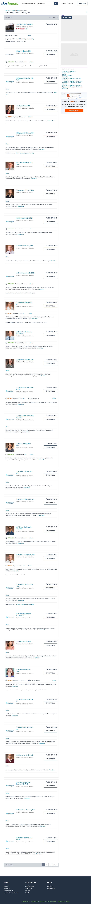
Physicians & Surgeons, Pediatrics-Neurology (72, 87)
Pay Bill (27, 892)
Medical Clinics (66, 72)
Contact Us (7, 888)
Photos (29, 35)
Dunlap (13, 10)
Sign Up (71, 3)
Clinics (64, 74)
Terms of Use (61, 901)
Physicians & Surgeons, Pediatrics (72, 85)
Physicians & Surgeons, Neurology (25, 26)
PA (9, 10)
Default (54, 17)
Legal (67, 901)
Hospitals (64, 77)
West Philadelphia (20, 39)
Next (55, 865)
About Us (6, 886)
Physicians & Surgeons (68, 71)
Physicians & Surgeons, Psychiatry (72, 81)
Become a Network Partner (11, 892)
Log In (64, 3)
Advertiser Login (29, 886)
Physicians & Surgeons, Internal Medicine (71, 79)
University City (30, 39)
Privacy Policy (26, 901)
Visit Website (51, 54)
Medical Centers (67, 75)
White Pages (28, 888)
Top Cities (50, 886)
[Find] (56, 3)
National (27, 890)
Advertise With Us (8, 890)
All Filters (9, 17)
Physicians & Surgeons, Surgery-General (71, 83)
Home (6, 10)
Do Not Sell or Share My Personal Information (43, 901)
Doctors (18, 10)
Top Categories (51, 888)
